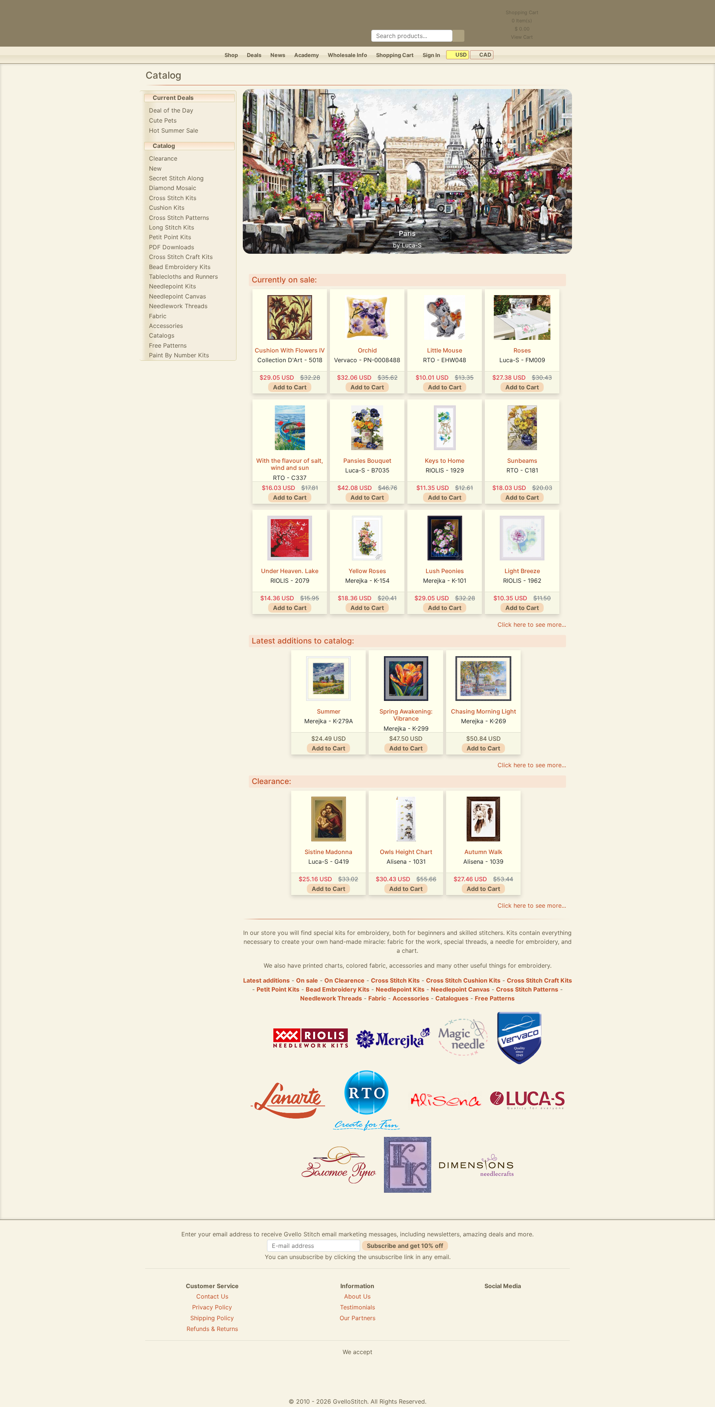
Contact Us (212, 1296)
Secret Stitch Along (176, 178)
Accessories (166, 325)
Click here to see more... (532, 624)
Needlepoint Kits (172, 286)
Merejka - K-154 (367, 580)
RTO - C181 (522, 470)
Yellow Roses (367, 571)
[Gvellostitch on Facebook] (477, 1312)
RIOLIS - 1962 (522, 580)
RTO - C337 (289, 477)
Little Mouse (444, 350)
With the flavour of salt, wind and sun (289, 464)
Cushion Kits (166, 207)
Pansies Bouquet (367, 460)
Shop (231, 55)
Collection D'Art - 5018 (289, 360)
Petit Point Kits (170, 237)
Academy (306, 55)
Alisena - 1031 (406, 861)
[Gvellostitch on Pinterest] (503, 1312)
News (277, 55)
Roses (522, 350)
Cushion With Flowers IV (290, 350)
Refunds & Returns (212, 1328)
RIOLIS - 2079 (289, 580)
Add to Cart (289, 387)
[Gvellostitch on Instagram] (528, 1312)
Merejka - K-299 (406, 728)
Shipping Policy (212, 1318)
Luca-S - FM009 (522, 360)
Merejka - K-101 (444, 580)
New (155, 168)
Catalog (164, 145)
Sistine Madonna (328, 852)
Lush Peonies (445, 571)
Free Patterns (168, 345)
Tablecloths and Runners (183, 276)
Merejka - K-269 (483, 721)
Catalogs (161, 335)
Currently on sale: (284, 279)
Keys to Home (444, 460)
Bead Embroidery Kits (179, 267)
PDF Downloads (171, 247)
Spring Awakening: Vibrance (406, 715)
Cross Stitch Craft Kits (181, 256)
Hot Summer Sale (173, 130)
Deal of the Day (171, 110)
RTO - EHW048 (444, 360)
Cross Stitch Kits (172, 198)
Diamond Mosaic (172, 188)
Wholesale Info (347, 55)
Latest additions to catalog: (303, 640)
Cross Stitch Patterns (179, 217)
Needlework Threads (178, 306)
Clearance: (271, 781)
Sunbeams (522, 460)
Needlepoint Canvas (177, 296)
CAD (484, 55)
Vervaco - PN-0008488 (367, 360)
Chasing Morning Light (483, 711)
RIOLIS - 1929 (445, 470)
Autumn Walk (483, 852)
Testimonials (357, 1307)
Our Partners (357, 1318)
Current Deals (173, 97)
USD (460, 55)
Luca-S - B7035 (367, 470)
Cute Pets (163, 120)
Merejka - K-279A (328, 721)
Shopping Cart (395, 55)
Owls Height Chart (406, 852)
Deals (254, 55)
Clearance (163, 158)
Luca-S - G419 (328, 861)
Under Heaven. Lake (289, 571)
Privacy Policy (212, 1307)
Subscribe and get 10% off (405, 1245)
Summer (328, 711)
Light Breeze (522, 571)
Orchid (367, 350)
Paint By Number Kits (179, 355)
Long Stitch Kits (171, 227)
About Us (357, 1296)
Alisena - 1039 (483, 861)
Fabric (157, 316)
